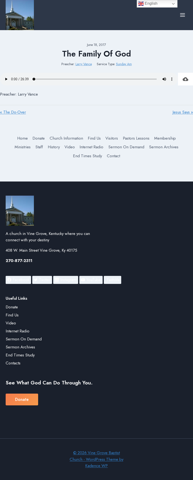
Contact (113, 156)
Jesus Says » (183, 112)
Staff (39, 147)
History (54, 147)
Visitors (111, 138)
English (150, 3)
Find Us (94, 138)
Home (22, 138)
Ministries (23, 147)
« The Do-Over (13, 112)
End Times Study (87, 156)
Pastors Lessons (136, 138)
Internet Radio (91, 147)
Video (69, 147)
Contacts (13, 363)
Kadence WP (96, 465)
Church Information (66, 138)
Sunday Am (124, 64)
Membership (165, 138)
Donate (38, 138)
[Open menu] (182, 15)
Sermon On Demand (126, 147)
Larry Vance (84, 64)
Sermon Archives (163, 147)
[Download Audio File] (185, 79)
